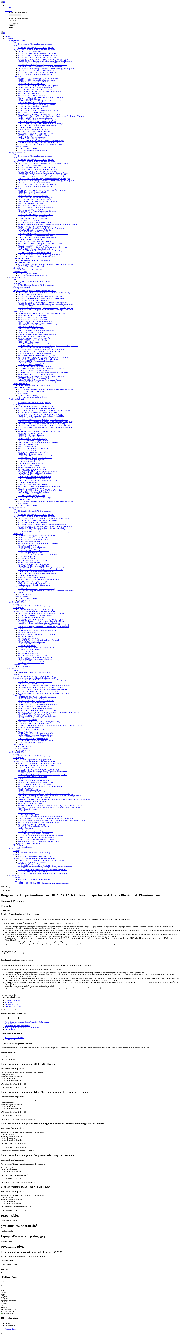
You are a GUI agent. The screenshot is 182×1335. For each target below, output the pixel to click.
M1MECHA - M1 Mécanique (28, 444)
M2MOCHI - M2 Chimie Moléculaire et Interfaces (34, 477)
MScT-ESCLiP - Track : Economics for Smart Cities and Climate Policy (42, 177)
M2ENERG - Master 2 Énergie (28, 653)
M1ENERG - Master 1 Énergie (28, 638)
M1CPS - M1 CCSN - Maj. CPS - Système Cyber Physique (38, 86)
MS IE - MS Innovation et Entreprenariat (31, 266)
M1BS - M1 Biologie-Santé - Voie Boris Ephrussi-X (35, 784)
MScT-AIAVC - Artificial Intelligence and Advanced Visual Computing (42, 680)
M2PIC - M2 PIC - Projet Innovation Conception (34, 131)
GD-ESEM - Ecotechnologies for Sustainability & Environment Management (43, 773)
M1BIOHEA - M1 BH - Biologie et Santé (32, 192)
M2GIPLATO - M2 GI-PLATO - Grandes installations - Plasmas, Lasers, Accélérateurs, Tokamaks (51, 116)
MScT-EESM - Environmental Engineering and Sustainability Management (43, 621)
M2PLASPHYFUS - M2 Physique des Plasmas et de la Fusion (39, 486)
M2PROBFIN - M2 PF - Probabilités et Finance (34, 135)
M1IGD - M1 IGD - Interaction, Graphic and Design (35, 708)
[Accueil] (3, 2)
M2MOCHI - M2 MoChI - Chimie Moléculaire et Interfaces (38, 359)
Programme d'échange (20, 146)
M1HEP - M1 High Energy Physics (29, 541)
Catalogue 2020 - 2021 (17, 668)
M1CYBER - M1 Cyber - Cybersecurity (31, 703)
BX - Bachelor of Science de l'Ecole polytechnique (35, 44)
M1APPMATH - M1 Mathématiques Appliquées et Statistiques (39, 431)
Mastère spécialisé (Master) (22, 262)
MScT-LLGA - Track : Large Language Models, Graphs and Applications (42, 65)
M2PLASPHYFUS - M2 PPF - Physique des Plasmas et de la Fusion (41, 243)
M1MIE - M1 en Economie (27, 446)
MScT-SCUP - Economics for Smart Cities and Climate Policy (38, 691)
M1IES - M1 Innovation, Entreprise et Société (33, 441)
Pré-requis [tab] (8, 1002)
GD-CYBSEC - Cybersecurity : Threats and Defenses (36, 765)
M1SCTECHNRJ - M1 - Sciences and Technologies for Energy (39, 722)
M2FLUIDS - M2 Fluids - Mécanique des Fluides (34, 222)
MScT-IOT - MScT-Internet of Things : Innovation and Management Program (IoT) (45, 308)
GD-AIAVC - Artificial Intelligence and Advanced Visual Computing (41, 860)
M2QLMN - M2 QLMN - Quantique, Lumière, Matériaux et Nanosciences (43, 247)
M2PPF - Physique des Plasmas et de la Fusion (33, 834)
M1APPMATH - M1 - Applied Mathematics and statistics (37, 630)
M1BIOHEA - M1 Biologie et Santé (30, 433)
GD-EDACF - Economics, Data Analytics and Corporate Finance (39, 868)
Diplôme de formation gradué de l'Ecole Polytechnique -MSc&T (34, 50)
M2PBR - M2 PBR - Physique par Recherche (33, 129)
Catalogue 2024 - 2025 (17, 277)
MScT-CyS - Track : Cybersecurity (29, 51)
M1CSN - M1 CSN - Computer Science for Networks (36, 701)
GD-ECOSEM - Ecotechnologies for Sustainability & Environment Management (45, 866)
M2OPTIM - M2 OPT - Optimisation (30, 127)
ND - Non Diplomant (25, 594)
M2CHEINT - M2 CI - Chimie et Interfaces (32, 217)
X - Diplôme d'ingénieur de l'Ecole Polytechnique (34, 879)
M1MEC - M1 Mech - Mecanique (29, 93)
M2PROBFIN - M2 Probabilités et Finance (32, 488)
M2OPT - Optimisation (25, 828)
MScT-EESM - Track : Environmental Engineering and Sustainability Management (45, 61)
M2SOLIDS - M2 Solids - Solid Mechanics (32, 581)
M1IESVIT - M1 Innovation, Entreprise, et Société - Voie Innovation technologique (45, 794)
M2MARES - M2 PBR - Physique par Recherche (34, 230)
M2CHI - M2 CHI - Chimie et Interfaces (31, 108)
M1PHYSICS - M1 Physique (27, 450)
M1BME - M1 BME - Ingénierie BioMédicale (33, 82)
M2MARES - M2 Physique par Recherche (32, 469)
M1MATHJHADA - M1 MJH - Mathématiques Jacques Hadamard (40, 201)
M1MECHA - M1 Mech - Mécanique (30, 203)
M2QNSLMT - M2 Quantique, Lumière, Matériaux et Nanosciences (40, 490)
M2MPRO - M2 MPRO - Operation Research (33, 739)
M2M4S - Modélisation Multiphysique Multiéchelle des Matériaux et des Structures (45, 818)
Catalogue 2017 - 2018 (17, 875)
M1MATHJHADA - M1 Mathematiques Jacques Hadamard (38, 543)
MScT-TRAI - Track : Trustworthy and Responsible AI (36, 70)
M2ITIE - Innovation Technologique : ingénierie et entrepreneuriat (40, 816)
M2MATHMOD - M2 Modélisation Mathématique (35, 473)
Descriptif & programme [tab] (13, 1006)
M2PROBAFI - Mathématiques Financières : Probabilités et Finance (40, 835)
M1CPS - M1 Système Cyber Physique (31, 437)
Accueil (7, 36)
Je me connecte (15, 15)
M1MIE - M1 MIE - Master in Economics (32, 547)
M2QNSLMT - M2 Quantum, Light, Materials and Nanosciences (39, 579)
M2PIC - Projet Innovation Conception (31, 663)
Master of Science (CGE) (21, 258)
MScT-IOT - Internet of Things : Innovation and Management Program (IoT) (43, 625)
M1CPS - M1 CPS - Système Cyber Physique (33, 196)
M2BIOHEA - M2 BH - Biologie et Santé (32, 213)
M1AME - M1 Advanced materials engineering (33, 780)
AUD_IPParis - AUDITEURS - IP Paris (31, 270)
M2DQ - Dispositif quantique (27, 809)
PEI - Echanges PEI (24, 600)
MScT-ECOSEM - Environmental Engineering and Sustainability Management (44, 685)
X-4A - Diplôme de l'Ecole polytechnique (32, 289)
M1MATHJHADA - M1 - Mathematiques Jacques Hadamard (38, 640)
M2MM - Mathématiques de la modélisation (32, 824)
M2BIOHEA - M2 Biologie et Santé (30, 454)
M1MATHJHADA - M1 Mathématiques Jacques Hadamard (38, 442)
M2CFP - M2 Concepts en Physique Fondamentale (35, 458)
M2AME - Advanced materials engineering (32, 801)
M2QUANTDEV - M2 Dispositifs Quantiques (33, 492)
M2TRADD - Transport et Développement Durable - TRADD (38, 841)
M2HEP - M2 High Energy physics (29, 562)
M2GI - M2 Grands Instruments (28, 465)
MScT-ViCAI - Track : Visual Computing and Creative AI (37, 72)
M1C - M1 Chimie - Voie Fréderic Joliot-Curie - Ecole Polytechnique (41, 786)
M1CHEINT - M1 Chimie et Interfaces (31, 435)
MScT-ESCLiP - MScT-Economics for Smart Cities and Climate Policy (41, 306)
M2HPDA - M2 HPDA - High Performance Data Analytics (37, 733)
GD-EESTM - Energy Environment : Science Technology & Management (42, 771)
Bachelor (16, 42)
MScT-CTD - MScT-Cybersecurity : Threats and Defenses (37, 412)
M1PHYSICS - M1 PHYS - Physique (30, 209)
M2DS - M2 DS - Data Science (28, 220)
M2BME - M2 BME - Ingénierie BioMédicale (33, 106)
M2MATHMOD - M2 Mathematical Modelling (33, 566)
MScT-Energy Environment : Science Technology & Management (27, 1022)
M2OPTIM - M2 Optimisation (28, 482)
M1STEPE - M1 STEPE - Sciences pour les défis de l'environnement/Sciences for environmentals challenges (54, 799)
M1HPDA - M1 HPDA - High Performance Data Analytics (37, 704)
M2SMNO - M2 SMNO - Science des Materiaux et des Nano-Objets (41, 141)
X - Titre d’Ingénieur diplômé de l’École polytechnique (36, 48)
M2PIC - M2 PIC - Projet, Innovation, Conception (34, 241)
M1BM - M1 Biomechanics (27, 632)
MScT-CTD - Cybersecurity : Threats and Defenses (35, 615)
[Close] (2, 1285)
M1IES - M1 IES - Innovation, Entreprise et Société (35, 89)
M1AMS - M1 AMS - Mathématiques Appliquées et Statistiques (39, 78)
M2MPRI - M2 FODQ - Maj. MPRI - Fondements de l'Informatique (40, 124)
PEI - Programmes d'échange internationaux (32, 150)
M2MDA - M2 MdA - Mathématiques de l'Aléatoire (35, 659)
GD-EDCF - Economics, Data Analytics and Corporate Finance (39, 769)
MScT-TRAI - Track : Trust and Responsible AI (34, 182)
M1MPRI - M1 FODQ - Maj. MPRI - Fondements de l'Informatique (40, 97)
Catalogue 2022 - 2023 (17, 507)
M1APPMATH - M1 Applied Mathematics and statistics (36, 536)
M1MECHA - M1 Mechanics (27, 545)
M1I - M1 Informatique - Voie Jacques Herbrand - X (35, 706)
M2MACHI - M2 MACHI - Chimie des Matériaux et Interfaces (39, 351)
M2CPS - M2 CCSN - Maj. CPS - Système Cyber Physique (38, 110)
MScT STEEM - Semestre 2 (14, 1038)
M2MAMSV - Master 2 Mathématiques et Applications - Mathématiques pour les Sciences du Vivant (51, 820)
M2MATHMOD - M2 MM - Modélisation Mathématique (37, 122)
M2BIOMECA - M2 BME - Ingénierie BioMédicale (35, 215)
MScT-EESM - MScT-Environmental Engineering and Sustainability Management (45, 304)
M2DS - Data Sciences (25, 651)
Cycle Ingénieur (18, 46)
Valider (12, 25)
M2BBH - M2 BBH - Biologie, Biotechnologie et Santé (36, 105)
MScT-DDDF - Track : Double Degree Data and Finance (37, 53)
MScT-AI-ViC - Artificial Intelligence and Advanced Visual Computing (41, 613)
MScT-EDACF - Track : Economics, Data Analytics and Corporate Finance (43, 59)
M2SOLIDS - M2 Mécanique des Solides (31, 496)
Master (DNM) (18, 76)
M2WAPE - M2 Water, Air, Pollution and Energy (34, 583)
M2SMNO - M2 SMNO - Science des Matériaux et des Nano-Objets (41, 251)
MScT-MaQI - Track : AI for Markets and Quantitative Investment (40, 67)
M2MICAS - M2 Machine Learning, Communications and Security (40, 570)
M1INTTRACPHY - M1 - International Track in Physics (37, 710)
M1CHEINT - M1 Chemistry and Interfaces (32, 537)
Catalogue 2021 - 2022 (17, 602)
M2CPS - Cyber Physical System (29, 649)
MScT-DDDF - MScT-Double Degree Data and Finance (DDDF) (40, 296)
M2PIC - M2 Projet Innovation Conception (32, 577)
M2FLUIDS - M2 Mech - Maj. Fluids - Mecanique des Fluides (39, 114)
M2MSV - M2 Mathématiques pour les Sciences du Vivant (37, 480)
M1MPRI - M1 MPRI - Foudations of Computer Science (37, 716)
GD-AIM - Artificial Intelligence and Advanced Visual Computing (40, 763)
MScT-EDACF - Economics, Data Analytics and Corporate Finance (40, 619)
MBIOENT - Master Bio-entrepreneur (30, 843)
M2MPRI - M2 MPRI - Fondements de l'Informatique (36, 236)
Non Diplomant (18, 268)
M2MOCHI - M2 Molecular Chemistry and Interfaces (36, 572)
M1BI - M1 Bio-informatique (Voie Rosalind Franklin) (36, 782)
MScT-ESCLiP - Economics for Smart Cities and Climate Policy (39, 623)
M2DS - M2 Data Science (26, 461)
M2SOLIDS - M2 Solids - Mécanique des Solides (34, 253)
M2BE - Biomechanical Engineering (30, 803)
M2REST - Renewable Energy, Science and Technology (36, 589)
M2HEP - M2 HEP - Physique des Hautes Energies (35, 118)
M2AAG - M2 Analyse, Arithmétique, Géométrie (34, 452)
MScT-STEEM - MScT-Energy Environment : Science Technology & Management (45, 310)
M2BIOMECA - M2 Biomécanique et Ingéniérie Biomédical (38, 456)
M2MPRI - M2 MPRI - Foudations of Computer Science (37, 737)
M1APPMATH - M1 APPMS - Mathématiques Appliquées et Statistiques (42, 190)
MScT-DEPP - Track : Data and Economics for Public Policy (38, 55)
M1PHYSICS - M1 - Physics (27, 720)
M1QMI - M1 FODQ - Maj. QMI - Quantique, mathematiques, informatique (43, 883)
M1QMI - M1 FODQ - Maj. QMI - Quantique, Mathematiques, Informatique (43, 101)
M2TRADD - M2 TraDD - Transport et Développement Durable (39, 255)
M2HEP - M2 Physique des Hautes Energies (32, 467)
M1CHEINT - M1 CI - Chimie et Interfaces (32, 194)
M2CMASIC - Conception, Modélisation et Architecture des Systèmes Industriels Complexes (49, 807)
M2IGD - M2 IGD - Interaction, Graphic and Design (35, 657)
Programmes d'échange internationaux (17, 1026)
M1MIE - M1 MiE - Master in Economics (32, 642)
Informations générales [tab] (12, 1000)
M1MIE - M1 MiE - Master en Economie (31, 95)
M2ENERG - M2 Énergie (26, 558)
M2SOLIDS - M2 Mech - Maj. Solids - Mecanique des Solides (39, 143)
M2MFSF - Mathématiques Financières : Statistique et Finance (38, 822)
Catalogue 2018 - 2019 (17, 849)
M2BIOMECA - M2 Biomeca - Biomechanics (33, 551)
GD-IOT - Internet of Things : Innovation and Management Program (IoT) (42, 775)
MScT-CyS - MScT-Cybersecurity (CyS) (31, 294)
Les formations (10, 38)
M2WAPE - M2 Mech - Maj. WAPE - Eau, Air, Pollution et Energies (41, 144)
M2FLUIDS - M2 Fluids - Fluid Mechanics (32, 560)
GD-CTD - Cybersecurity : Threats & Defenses (33, 862)
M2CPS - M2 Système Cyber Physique (31, 460)
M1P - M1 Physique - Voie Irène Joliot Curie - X (34, 718)
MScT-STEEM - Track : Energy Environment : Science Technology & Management (46, 69)
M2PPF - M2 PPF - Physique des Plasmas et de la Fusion (37, 133)
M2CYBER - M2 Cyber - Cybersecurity (31, 729)
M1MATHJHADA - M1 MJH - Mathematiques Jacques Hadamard (40, 91)
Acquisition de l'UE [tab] (11, 1004)
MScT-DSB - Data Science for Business (31, 617)
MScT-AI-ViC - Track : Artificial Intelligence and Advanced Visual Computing (44, 163)
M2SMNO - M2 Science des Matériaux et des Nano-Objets (37, 494)
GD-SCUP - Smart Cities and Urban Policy (32, 777)
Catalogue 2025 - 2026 (17, 152)
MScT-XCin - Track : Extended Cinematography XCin (36, 74)
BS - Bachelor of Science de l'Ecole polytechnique (34, 403)
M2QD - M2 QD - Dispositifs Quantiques (32, 137)
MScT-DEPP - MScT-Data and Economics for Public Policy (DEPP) (41, 298)
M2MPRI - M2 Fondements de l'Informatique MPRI (35, 479)
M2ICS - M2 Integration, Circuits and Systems (33, 564)
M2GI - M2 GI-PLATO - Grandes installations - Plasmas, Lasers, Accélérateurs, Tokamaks (48, 224)
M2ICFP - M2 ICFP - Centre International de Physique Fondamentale (41, 120)
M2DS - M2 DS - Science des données (31, 112)
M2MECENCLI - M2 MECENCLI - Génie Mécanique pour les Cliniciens (43, 234)
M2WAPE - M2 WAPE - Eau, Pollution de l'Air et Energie (37, 382)
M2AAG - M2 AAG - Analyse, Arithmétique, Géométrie (37, 103)
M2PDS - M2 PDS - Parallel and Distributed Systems (35, 741)
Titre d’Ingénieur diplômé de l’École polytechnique (22, 1028)
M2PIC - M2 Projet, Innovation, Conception (32, 484)
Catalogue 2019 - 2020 (17, 752)
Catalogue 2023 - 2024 (17, 399)
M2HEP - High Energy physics (28, 815)
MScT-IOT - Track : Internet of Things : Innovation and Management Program (44, 63)
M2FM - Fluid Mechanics (26, 813)
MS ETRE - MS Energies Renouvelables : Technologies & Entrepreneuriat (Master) (46, 591)
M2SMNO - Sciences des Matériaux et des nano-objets (36, 839)
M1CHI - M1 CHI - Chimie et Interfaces (31, 84)
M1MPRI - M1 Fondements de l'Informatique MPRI (35, 448)
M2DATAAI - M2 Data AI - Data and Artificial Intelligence (37, 554)
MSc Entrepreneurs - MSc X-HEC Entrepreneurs (34, 260)
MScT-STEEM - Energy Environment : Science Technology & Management (43, 627)
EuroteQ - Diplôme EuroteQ (27, 148)
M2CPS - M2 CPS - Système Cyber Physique (33, 218)
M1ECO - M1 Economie (26, 636)
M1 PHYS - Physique (12, 1024)
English (11, 7)
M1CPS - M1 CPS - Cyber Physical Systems (33, 539)
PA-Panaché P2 (10, 1040)
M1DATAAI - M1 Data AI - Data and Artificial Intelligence (37, 634)
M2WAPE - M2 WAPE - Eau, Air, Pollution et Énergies (36, 256)
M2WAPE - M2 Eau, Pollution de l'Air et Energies (34, 498)
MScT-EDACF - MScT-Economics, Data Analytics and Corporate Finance (43, 302)
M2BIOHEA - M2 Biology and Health (31, 549)
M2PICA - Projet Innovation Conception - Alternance (35, 832)
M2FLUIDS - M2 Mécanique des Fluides (31, 463)
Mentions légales (10, 1329)
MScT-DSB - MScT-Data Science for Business (33, 300)
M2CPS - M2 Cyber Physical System (30, 553)
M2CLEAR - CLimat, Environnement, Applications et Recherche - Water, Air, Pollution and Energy (51, 725)
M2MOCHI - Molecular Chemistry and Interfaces (34, 826)
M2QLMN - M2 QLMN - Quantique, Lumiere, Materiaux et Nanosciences (43, 139)
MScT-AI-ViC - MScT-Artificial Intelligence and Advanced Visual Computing (44, 293)
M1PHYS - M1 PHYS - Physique (29, 99)
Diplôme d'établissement (21, 287)
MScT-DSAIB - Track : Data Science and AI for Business (37, 57)
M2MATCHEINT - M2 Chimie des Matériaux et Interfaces (37, 471)
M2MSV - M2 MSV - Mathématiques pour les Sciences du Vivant (40, 125)
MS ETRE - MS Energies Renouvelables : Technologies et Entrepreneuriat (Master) (45, 264)
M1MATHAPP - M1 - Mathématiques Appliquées (34, 714)
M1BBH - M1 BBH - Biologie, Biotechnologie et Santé (36, 80)
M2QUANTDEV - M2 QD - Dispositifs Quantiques (35, 249)
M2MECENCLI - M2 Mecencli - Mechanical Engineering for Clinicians (42, 568)
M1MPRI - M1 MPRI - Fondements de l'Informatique (36, 207)
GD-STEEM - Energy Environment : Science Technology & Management (42, 873)
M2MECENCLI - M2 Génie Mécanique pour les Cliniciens (37, 475)
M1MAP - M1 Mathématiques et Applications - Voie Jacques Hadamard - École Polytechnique (49, 712)
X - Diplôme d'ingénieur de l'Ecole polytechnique (34, 760)
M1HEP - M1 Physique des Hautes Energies (32, 439)
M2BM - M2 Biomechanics (27, 646)
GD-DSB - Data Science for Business (30, 767)
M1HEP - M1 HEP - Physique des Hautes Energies (35, 87)
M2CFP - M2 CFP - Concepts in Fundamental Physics (36, 648)
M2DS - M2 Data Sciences (27, 556)
